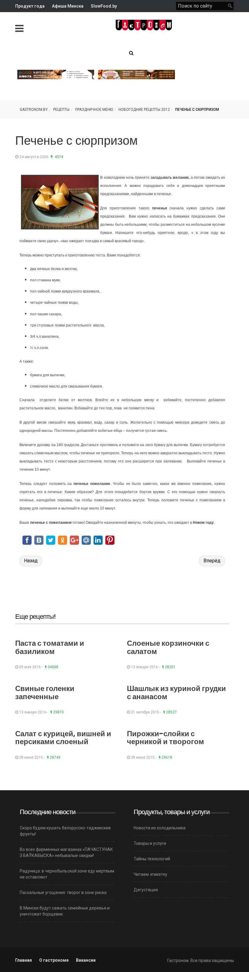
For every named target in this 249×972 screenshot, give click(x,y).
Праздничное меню (94, 109)
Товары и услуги (150, 843)
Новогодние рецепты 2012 (144, 109)
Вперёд (211, 561)
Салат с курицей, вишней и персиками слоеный (63, 738)
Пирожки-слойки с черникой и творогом (165, 738)
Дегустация (146, 889)
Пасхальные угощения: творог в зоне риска (63, 892)
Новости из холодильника (160, 827)
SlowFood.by (104, 6)
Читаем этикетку (150, 874)
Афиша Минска (68, 6)
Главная (23, 960)
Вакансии (86, 960)
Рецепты (61, 109)
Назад (31, 561)
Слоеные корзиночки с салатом (168, 647)
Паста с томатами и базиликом (49, 647)
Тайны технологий (152, 858)
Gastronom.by (34, 109)
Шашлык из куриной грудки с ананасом (176, 692)
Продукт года (30, 6)
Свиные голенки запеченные (44, 692)
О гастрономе (54, 960)
